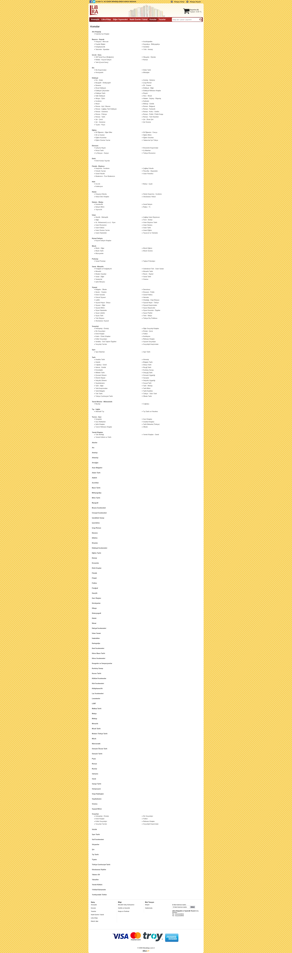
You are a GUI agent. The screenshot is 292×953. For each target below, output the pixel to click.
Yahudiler (95, 879)
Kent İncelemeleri (98, 648)
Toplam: (196, 12)
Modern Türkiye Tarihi (99, 734)
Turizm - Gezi (96, 417)
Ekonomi (95, 146)
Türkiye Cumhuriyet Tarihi (101, 864)
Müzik (94, 246)
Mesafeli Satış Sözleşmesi (126, 905)
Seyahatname (96, 799)
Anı (93, 448)
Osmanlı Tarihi (97, 754)
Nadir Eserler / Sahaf (97, 914)
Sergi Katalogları (98, 794)
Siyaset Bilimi (97, 809)
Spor (93, 350)
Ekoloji (94, 558)
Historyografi (96, 613)
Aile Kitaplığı (96, 32)
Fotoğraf (95, 588)
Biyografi (95, 503)
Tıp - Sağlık (96, 409)
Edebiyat (95, 78)
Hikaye (94, 608)
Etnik (94, 158)
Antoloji (95, 453)
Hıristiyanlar (96, 603)
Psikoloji (95, 259)
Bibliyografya (96, 493)
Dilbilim (95, 538)
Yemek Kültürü (97, 884)
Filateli (94, 578)
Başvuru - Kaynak (98, 39)
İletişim (147, 905)
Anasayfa (94, 905)
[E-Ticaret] (146, 950)
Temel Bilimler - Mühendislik (102, 402)
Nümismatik (96, 744)
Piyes (94, 759)
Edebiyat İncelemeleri (99, 548)
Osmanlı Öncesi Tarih (99, 749)
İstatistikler (96, 638)
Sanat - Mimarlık (97, 266)
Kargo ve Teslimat (123, 911)
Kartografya (96, 643)
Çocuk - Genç (96, 55)
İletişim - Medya (97, 202)
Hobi (93, 182)
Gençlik (94, 593)
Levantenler (96, 698)
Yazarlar (93, 911)
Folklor (94, 583)
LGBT (94, 703)
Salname (95, 774)
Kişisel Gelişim (97, 238)
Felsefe (94, 573)
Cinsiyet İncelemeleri (99, 513)
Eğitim (94, 130)
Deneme (95, 533)
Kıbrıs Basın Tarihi (98, 653)
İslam (94, 215)
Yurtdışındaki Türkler (99, 895)
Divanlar (95, 543)
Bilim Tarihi (96, 498)
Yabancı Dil (96, 874)
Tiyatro (94, 859)
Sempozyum (96, 789)
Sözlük (94, 829)
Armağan (95, 463)
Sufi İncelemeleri (98, 839)
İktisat (94, 623)
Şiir (93, 849)
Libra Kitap (94, 918)
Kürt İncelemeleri (98, 683)
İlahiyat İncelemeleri (99, 628)
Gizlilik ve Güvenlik (124, 908)
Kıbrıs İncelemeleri (98, 658)
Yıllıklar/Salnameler (99, 890)
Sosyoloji (95, 326)
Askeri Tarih (96, 473)
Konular (93, 908)
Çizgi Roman (96, 528)
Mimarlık (95, 723)
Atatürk (94, 478)
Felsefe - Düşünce (98, 166)
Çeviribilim (96, 523)
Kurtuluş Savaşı (97, 668)
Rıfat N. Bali (94, 921)
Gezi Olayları (96, 598)
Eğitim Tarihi (96, 553)
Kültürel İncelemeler (99, 678)
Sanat (94, 779)
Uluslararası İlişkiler (99, 869)
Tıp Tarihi (95, 854)
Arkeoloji (95, 458)
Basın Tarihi (96, 488)
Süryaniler (95, 844)
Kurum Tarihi (96, 673)
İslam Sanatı (96, 633)
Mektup (94, 718)
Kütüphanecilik (97, 688)
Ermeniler (95, 563)
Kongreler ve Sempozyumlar (102, 663)
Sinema (94, 804)
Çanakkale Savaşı (98, 518)
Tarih (93, 357)
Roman (94, 764)
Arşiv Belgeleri (97, 468)
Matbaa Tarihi (96, 708)
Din (93, 68)
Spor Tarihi (96, 834)
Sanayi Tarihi (96, 784)
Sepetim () (194, 10)
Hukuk (94, 192)
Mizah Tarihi (96, 728)
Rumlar (94, 769)
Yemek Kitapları (97, 432)
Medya (94, 713)
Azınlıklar (95, 483)
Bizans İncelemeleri (99, 508)
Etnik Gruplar (96, 568)
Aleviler (94, 442)
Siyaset (94, 287)
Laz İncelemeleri (98, 693)
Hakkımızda (148, 908)
